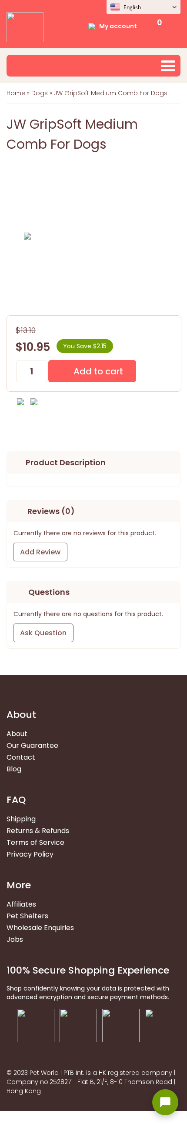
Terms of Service (35, 842)
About (17, 734)
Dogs (39, 93)
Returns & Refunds (38, 831)
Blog (14, 769)
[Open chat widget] (165, 1102)
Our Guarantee (32, 745)
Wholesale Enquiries (40, 928)
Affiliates (21, 904)
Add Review (40, 552)
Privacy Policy (30, 854)
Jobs (15, 939)
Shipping (21, 819)
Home (16, 93)
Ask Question (43, 633)
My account (118, 26)
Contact (21, 757)
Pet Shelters (27, 916)
